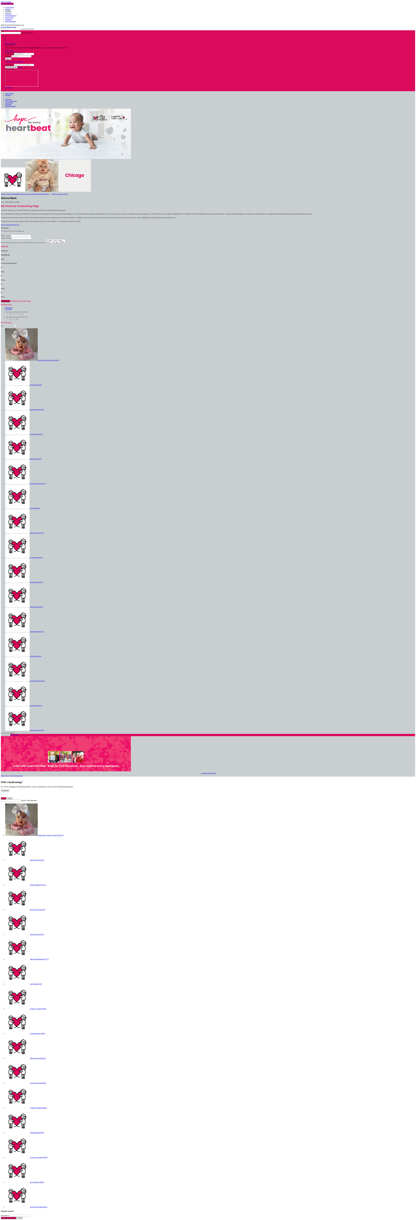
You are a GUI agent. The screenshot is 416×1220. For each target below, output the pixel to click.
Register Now (15, 735)
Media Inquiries (10, 21)
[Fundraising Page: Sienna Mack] (13, 191)
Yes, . (3, 798)
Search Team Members (29, 800)
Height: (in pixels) (6, 238)
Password (8, 56)
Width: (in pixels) (6, 236)
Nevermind (5, 790)
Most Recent (9, 307)
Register (8, 9)
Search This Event (27, 29)
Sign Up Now (9, 50)
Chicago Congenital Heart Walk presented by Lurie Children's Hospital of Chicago (25, 194)
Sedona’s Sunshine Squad (60, 194)
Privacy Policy (5, 776)
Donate (8, 11)
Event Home (9, 7)
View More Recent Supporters (15, 314)
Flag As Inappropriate (16, 776)
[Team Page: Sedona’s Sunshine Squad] (42, 191)
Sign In (20, 67)
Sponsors (8, 13)
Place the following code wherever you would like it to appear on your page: (23, 242)
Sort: (2, 326)
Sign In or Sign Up (10, 43)
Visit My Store (16, 301)
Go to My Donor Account (8, 27)
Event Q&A (9, 17)
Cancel (10, 798)
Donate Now (5, 301)
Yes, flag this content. (8, 1218)
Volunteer (8, 19)
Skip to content (6, 2)
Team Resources (10, 15)
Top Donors (8, 309)
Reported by (5, 1216)
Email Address (9, 54)
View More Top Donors (13, 319)
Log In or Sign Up (7, 4)
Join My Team (26, 301)
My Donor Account (17, 52)
